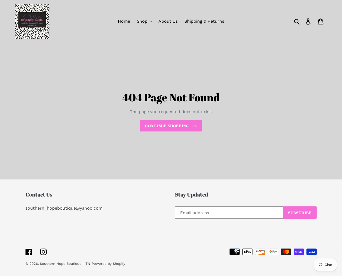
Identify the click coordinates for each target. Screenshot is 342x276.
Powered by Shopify (108, 264)
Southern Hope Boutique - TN (65, 264)
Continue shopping (167, 125)
